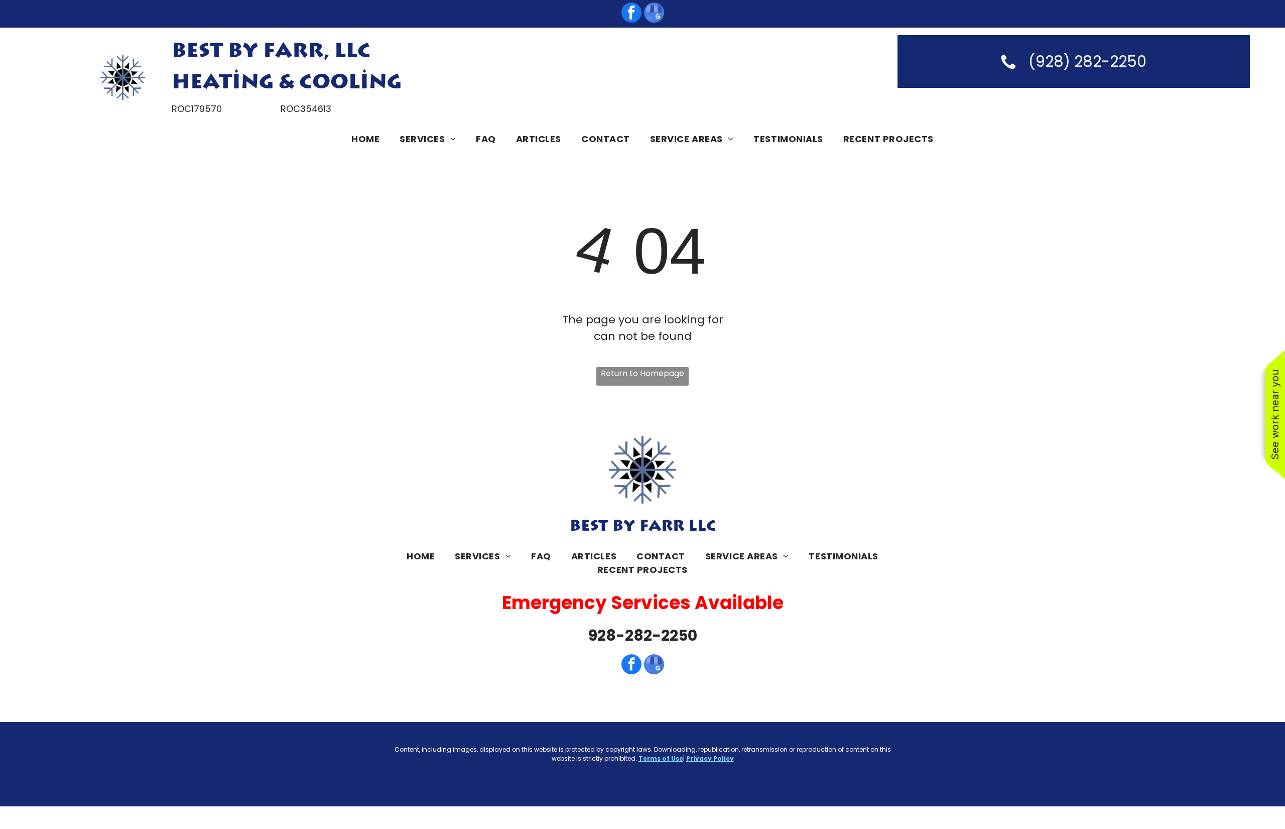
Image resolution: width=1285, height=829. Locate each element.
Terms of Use (660, 758)
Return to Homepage (642, 373)
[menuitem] (365, 139)
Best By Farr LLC (643, 526)
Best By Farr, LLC (271, 51)
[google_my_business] (654, 14)
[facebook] (631, 14)
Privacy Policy (710, 758)
